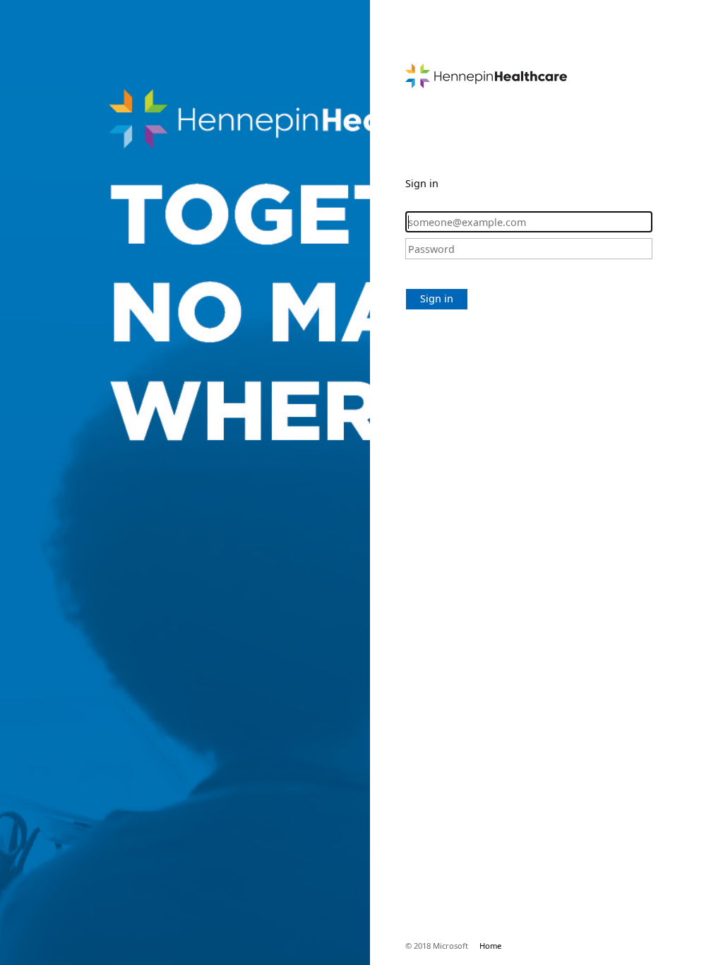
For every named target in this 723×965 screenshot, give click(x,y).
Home (490, 945)
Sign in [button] (436, 298)
